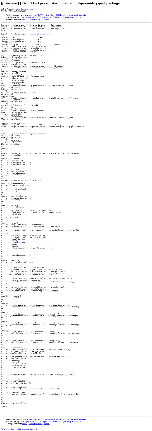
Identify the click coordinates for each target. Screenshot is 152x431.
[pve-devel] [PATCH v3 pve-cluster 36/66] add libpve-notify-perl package (53, 17)
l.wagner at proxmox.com (23, 9)
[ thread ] (31, 19)
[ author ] (46, 19)
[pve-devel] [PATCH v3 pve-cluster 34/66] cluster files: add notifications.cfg (57, 15)
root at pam (19, 243)
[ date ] (24, 19)
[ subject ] (39, 19)
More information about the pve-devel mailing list (19, 429)
